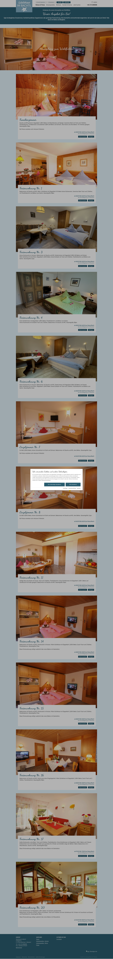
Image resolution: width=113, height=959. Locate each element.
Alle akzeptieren (73, 484)
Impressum (79, 488)
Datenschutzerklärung (72, 488)
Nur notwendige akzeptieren (54, 484)
